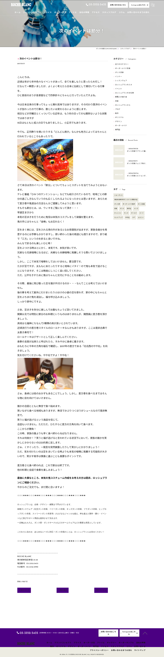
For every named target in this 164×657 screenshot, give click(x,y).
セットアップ (118, 217)
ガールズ (134, 213)
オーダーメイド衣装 (122, 68)
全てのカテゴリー (122, 64)
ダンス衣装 (119, 72)
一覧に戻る (62, 590)
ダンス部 (117, 204)
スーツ (141, 213)
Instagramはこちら (138, 5)
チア (133, 217)
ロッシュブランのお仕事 (124, 93)
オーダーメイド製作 (129, 204)
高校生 (129, 208)
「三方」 (24, 239)
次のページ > (101, 590)
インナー (118, 77)
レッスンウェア (121, 81)
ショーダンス (118, 195)
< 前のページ (24, 590)
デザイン (118, 121)
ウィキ (46, 208)
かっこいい (117, 213)
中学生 (127, 217)
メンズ (136, 208)
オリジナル (119, 117)
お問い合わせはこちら (118, 5)
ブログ (117, 109)
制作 (116, 113)
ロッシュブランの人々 (123, 85)
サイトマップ (140, 650)
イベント (118, 89)
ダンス (122, 208)
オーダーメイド (121, 126)
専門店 (117, 130)
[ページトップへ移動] (145, 633)
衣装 (116, 101)
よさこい (141, 217)
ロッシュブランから (122, 105)
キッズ (126, 213)
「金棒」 (43, 222)
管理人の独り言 (22, 581)
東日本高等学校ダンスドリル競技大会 (125, 199)
